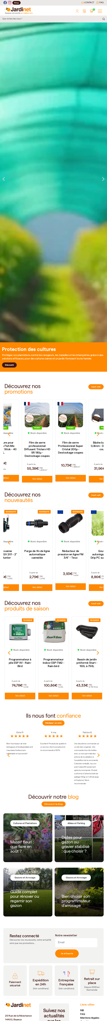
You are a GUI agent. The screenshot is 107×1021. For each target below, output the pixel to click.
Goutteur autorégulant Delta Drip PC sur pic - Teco (53, 554)
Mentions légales (89, 1017)
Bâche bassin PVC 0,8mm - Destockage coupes (53, 446)
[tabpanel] (53, 179)
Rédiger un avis (53, 723)
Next (103, 179)
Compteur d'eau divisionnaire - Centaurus (87, 551)
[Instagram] (9, 2)
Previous (3, 179)
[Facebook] (5, 2)
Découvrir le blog (53, 804)
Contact (89, 3)
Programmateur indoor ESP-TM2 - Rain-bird (20, 663)
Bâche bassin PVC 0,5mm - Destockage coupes (87, 446)
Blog (16, 3)
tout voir (96, 387)
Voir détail (20, 478)
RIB (82, 1010)
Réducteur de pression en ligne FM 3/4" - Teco (20, 554)
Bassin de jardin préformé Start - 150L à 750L (53, 663)
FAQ (101, 3)
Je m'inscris (67, 953)
